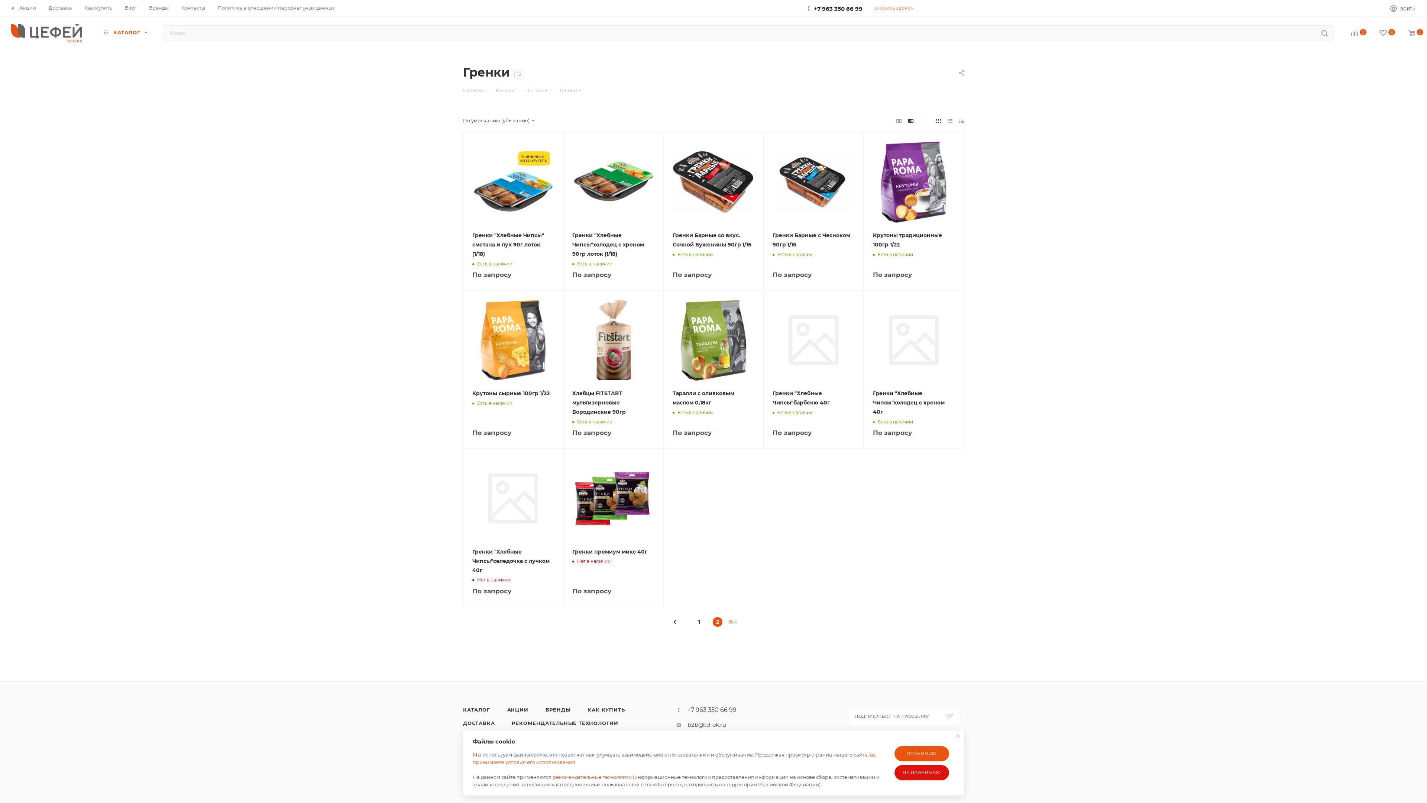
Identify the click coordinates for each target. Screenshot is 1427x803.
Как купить (606, 710)
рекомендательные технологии (592, 777)
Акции (517, 710)
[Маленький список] (899, 121)
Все (733, 622)
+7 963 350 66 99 (838, 8)
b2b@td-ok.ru (706, 724)
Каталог (476, 710)
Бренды (558, 710)
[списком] (950, 121)
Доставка (479, 723)
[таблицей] (962, 121)
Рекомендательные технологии (565, 723)
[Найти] (1325, 33)
